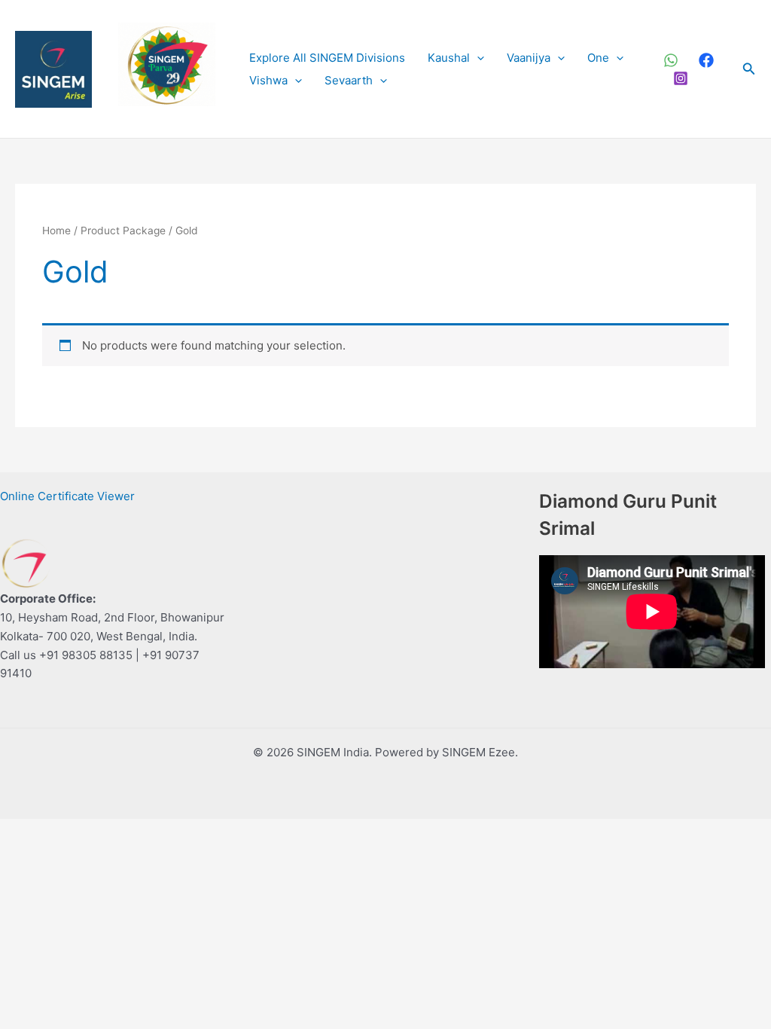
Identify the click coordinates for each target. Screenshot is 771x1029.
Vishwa (268, 80)
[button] (477, 58)
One (598, 57)
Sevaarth (349, 80)
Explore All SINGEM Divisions (327, 57)
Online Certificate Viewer (67, 496)
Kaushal (449, 57)
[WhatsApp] (671, 60)
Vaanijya (528, 57)
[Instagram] (680, 78)
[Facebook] (706, 60)
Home (56, 230)
